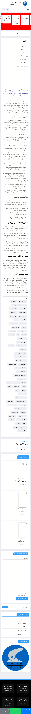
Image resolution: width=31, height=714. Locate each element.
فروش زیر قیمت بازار (20, 401)
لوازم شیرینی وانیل (21, 419)
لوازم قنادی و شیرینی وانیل (19, 427)
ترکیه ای (23, 334)
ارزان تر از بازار (22, 301)
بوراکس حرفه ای (21, 330)
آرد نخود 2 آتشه (22, 541)
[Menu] (28, 9)
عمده (9, 386)
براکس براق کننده (16, 305)
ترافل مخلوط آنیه (22, 619)
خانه (17, 33)
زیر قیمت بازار (22, 364)
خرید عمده (11, 345)
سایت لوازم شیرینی (21, 371)
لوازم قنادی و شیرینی (20, 423)
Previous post (25, 441)
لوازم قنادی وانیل (21, 430)
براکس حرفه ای (22, 312)
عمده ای (23, 390)
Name (27, 574)
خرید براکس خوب (21, 338)
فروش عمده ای (22, 404)
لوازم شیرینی (12, 416)
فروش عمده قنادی (12, 404)
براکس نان (23, 319)
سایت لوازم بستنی (12, 364)
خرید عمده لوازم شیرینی (20, 356)
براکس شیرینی (22, 316)
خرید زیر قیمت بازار (21, 345)
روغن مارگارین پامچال (22, 444)
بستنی (16, 319)
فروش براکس (22, 393)
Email (27, 583)
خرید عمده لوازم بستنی (20, 353)
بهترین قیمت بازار (13, 323)
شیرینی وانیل (16, 386)
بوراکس (23, 327)
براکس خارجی (13, 312)
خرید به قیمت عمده (21, 342)
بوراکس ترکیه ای (15, 327)
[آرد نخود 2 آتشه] (23, 529)
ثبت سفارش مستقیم (25, 709)
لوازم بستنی (15, 412)
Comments (26, 558)
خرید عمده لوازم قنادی (20, 360)
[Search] (7, 9)
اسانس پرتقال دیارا (22, 623)
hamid (23, 478)
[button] (2, 357)
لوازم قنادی (11, 419)
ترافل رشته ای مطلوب (19, 481)
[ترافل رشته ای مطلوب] (23, 463)
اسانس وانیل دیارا (22, 634)
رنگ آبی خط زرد (22, 626)
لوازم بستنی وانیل (21, 416)
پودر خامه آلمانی (23, 449)
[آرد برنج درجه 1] (23, 499)
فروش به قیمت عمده (20, 397)
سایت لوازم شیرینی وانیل (20, 375)
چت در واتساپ (15, 709)
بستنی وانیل (22, 323)
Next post (25, 447)
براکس (24, 305)
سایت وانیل (9, 382)
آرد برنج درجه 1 (22, 511)
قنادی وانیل (23, 412)
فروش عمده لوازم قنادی (20, 408)
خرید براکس (11, 334)
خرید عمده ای (22, 349)
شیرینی (23, 386)
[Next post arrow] (3, 449)
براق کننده (13, 301)
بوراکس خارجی (12, 330)
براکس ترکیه (22, 308)
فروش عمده (10, 401)
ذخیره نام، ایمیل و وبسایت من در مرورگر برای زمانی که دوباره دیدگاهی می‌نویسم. (16, 594)
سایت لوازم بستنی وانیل (20, 367)
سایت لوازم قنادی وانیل (20, 382)
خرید (18, 334)
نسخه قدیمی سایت (4, 710)
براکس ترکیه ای (13, 308)
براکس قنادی (13, 316)
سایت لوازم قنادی (21, 379)
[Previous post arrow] (3, 443)
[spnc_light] (4, 9)
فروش (17, 390)
